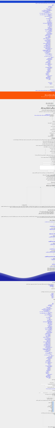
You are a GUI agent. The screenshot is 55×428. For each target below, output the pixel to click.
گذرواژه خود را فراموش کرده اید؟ (50, 388)
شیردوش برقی (50, 25)
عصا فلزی (53, 264)
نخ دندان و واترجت (47, 62)
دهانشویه (49, 63)
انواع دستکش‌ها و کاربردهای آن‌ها (47, 23)
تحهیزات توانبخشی (49, 58)
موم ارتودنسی (48, 42)
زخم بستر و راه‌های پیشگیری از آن (44, 311)
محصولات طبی (48, 71)
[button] (52, 293)
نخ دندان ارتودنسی (47, 44)
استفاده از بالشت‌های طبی (48, 29)
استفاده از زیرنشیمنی (46, 11)
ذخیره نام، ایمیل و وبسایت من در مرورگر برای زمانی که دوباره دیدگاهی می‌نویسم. (43, 172)
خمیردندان (48, 359)
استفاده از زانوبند (48, 51)
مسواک (49, 60)
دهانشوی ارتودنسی (47, 335)
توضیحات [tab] (52, 134)
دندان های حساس (47, 34)
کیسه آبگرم (48, 369)
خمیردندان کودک (48, 46)
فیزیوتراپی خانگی (48, 376)
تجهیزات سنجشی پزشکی (48, 362)
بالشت (48, 72)
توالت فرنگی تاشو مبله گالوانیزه (50, 256)
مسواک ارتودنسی (48, 346)
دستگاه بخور (48, 69)
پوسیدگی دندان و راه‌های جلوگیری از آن (45, 14)
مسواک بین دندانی (47, 342)
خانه (52, 4)
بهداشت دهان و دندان (49, 59)
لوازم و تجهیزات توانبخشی (48, 48)
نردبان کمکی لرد (52, 226)
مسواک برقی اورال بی (47, 338)
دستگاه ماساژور (49, 28)
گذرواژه (53, 385)
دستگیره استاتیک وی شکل (50, 94)
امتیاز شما (53, 156)
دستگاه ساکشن (48, 77)
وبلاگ (52, 5)
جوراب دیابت (48, 318)
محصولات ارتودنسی (47, 339)
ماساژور (49, 68)
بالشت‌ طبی (50, 328)
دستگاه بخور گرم (49, 22)
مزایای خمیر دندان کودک (47, 345)
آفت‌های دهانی (50, 312)
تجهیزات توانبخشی (47, 53)
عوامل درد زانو (47, 52)
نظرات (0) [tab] (52, 135)
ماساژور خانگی (50, 322)
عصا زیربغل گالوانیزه (51, 241)
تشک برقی (50, 26)
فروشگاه (52, 355)
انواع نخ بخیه (50, 6)
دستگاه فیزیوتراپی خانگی (48, 329)
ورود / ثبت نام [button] (50, 82)
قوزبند (51, 55)
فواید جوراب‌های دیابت (47, 56)
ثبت (54, 174)
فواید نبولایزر (48, 9)
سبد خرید (50, 83)
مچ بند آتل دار (48, 49)
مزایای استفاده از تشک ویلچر (46, 50)
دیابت (49, 19)
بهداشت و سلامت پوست (48, 365)
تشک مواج (48, 76)
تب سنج (49, 65)
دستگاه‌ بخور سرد (49, 33)
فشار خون (50, 352)
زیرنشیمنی (47, 373)
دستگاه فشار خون (47, 54)
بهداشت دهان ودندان (49, 332)
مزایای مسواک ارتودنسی (47, 45)
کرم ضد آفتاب (50, 15)
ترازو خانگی (48, 21)
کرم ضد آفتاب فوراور (47, 16)
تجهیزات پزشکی (50, 75)
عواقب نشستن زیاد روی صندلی (47, 308)
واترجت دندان (48, 39)
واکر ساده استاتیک (52, 233)
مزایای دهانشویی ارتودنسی (46, 43)
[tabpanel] (27, 386)
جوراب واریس (48, 32)
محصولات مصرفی (49, 366)
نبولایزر (51, 7)
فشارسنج (49, 64)
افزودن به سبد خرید (52, 228)
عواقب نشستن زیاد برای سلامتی (46, 10)
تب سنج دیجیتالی (49, 24)
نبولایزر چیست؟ (48, 8)
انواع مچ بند (50, 315)
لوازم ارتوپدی (50, 27)
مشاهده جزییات (53, 236)
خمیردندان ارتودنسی (47, 35)
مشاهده (54, 2)
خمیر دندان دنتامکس (46, 38)
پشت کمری (47, 73)
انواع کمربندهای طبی (47, 12)
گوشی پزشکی (48, 78)
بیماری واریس (50, 31)
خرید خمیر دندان (48, 37)
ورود (48, 387)
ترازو (49, 66)
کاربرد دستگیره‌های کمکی (46, 349)
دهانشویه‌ (49, 36)
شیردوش (49, 70)
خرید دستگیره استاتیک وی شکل (46, 115)
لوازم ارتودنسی (48, 61)
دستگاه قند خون (48, 18)
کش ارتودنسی (48, 41)
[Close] (54, 267)
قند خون (51, 17)
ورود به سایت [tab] (51, 382)
